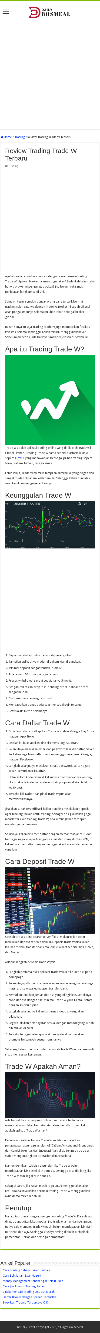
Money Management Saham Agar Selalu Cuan (33, 1281)
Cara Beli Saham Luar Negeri (22, 1275)
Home (7, 137)
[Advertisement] (50, 74)
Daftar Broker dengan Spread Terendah (29, 1297)
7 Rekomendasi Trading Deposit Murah (29, 1291)
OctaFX (19, 458)
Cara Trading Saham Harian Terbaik (26, 1270)
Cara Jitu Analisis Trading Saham (24, 1286)
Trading (19, 137)
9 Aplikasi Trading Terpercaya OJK (25, 1302)
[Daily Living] (50, 11)
